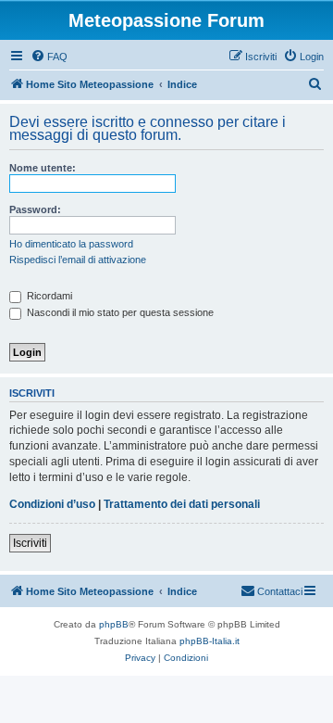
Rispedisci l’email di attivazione (77, 259)
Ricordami (48, 295)
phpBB (114, 624)
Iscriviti (30, 543)
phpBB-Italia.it (209, 641)
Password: (35, 209)
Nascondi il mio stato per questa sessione (119, 312)
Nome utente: (42, 167)
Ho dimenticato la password (71, 243)
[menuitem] (49, 56)
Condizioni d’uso (52, 504)
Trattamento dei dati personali (182, 504)
